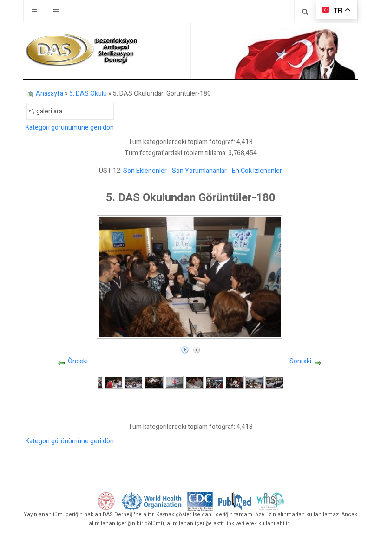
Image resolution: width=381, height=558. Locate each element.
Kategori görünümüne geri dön (70, 127)
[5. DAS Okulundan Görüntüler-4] (154, 382)
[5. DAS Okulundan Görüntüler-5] (174, 382)
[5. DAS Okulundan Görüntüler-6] (194, 382)
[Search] (305, 11)
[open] (34, 11)
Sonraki (300, 361)
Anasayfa (49, 93)
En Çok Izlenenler (257, 171)
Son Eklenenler (145, 171)
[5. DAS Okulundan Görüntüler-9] (254, 382)
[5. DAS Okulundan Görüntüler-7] (214, 382)
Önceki (78, 361)
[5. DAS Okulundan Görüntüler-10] (274, 382)
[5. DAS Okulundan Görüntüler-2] (114, 382)
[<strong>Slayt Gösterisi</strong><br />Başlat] (185, 348)
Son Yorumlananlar (199, 171)
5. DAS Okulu (88, 93)
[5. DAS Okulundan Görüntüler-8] (234, 382)
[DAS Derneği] (81, 50)
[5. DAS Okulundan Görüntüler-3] (134, 382)
